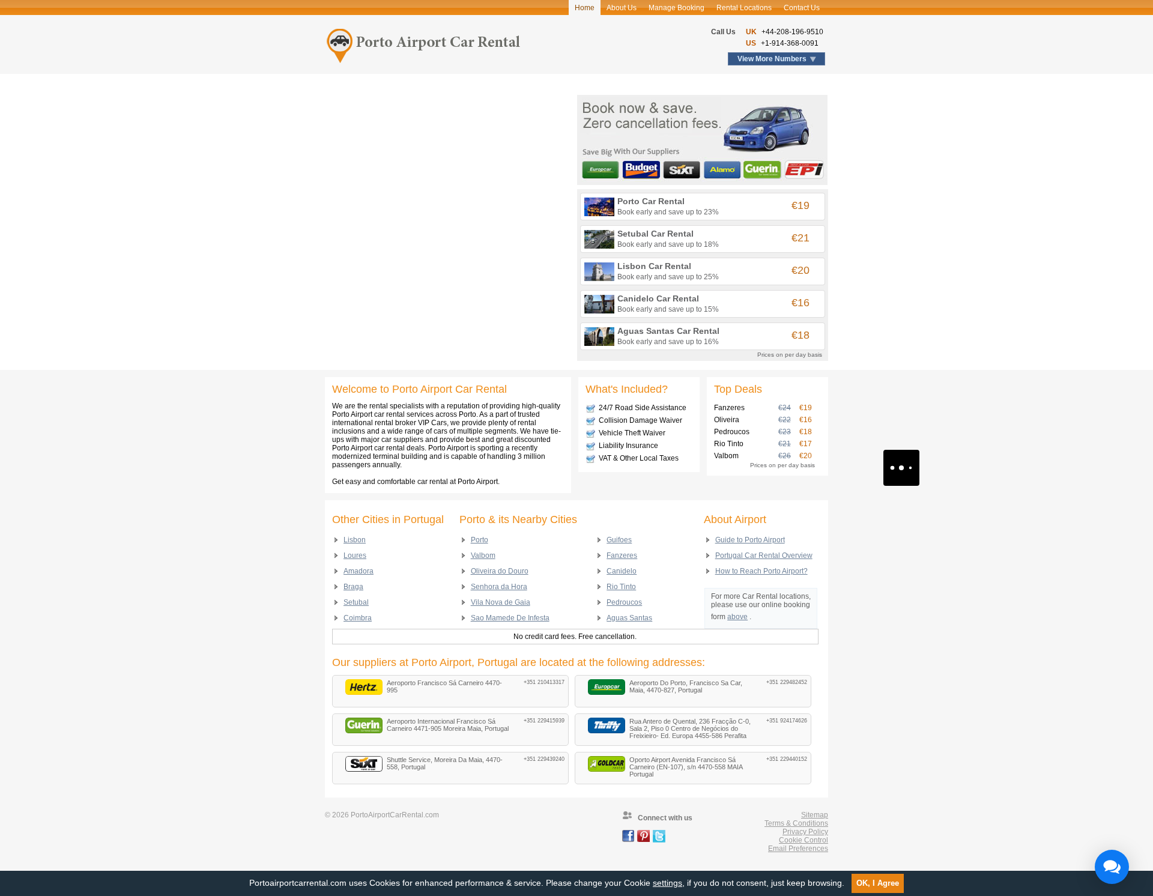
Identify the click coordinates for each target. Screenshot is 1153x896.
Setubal (356, 602)
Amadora (358, 571)
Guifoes (619, 540)
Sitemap (814, 815)
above (737, 617)
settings (667, 883)
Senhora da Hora (499, 587)
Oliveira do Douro (499, 571)
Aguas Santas (629, 618)
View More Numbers (771, 59)
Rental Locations (744, 8)
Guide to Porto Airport (750, 540)
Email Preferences (798, 848)
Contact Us (802, 8)
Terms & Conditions (796, 823)
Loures (354, 555)
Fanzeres (622, 555)
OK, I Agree (877, 883)
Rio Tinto (621, 587)
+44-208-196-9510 (792, 32)
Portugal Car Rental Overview (764, 555)
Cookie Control (803, 840)
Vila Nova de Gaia (500, 602)
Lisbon (354, 540)
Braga (353, 587)
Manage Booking (676, 8)
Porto (479, 540)
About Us (622, 8)
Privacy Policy (805, 832)
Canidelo (622, 571)
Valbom (483, 555)
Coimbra (357, 618)
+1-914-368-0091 (790, 43)
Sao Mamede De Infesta (510, 618)
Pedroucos (624, 602)
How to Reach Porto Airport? (761, 571)
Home (585, 8)
